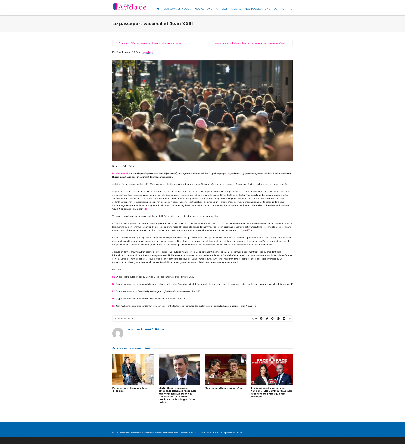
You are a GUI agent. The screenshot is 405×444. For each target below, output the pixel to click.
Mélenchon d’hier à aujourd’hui (224, 388)
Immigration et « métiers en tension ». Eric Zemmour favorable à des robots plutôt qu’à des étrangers (272, 392)
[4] (145, 208)
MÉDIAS (236, 8)
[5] (248, 230)
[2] (228, 173)
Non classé (148, 52)
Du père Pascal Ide (121, 173)
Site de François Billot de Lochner (212, 433)
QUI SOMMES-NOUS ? (177, 8)
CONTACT (280, 8)
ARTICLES (222, 8)
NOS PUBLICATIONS (257, 8)
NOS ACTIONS (203, 8)
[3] (241, 173)
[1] (210, 173)
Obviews (239, 433)
